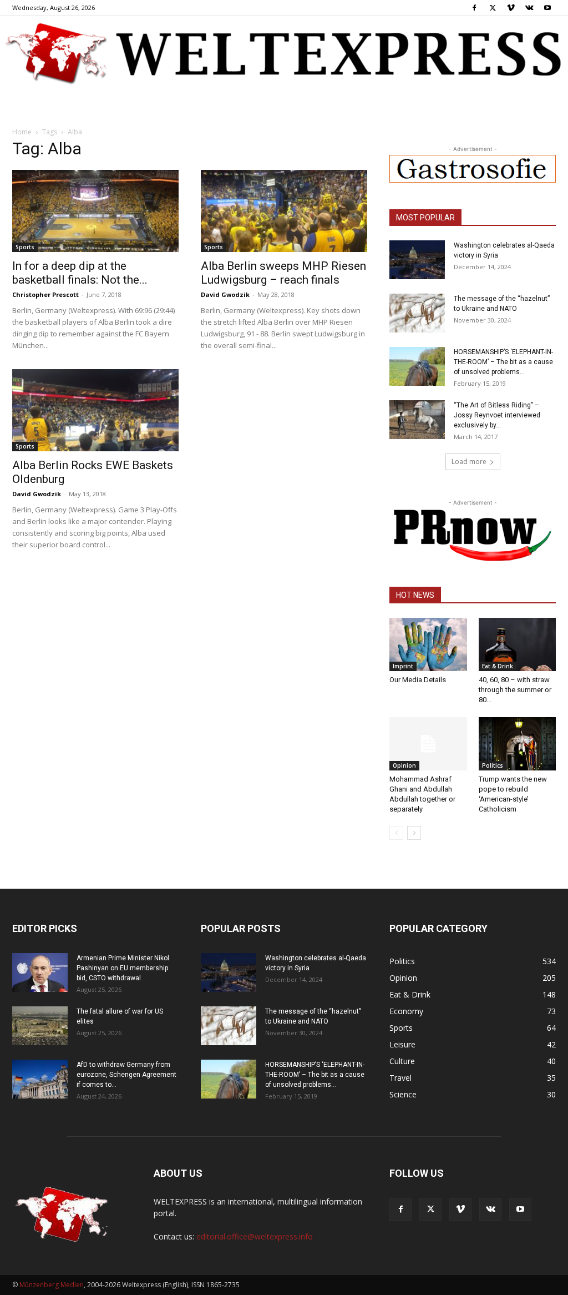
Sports (25, 247)
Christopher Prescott (45, 294)
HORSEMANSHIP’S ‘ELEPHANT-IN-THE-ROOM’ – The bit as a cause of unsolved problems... (503, 362)
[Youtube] (547, 8)
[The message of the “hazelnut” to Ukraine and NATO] (417, 313)
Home (22, 132)
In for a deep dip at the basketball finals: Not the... (80, 272)
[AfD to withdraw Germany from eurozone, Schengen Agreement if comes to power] (40, 1079)
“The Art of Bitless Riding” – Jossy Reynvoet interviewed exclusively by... (497, 415)
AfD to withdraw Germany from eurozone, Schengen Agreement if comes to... (126, 1075)
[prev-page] (396, 833)
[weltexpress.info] (284, 52)
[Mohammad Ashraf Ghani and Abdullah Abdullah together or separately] (428, 743)
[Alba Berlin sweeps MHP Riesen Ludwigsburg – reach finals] (284, 211)
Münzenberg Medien (51, 1284)
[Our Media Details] (428, 644)
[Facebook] (474, 8)
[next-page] (414, 833)
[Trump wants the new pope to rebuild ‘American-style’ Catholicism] (517, 743)
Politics (492, 765)
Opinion (404, 765)
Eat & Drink (497, 666)
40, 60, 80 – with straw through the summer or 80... (515, 690)
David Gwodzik (225, 294)
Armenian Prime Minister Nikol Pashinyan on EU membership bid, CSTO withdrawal (123, 968)
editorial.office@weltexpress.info (254, 1236)
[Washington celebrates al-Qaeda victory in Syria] (417, 259)
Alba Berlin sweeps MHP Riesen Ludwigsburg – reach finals (283, 272)
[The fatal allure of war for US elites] (40, 1025)
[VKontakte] (529, 8)
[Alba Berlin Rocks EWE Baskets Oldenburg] (95, 410)
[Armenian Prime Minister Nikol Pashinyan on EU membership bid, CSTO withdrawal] (40, 972)
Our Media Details (417, 680)
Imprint (403, 666)
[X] (492, 8)
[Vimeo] (511, 8)
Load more (469, 461)
